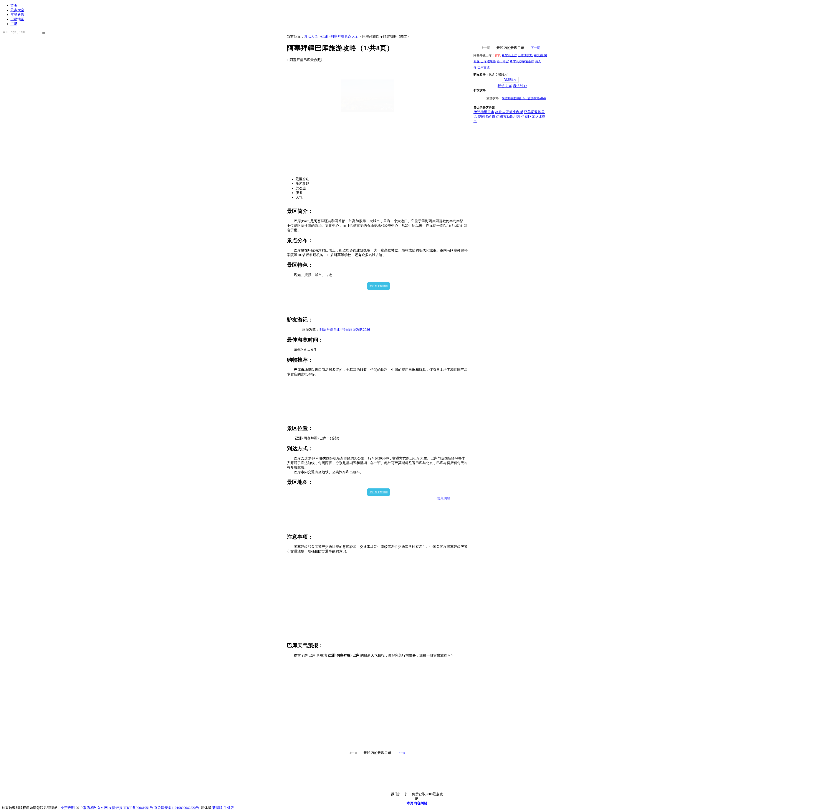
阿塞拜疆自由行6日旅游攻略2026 (344, 329)
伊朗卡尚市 (486, 116)
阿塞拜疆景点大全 (344, 36)
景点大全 (17, 10)
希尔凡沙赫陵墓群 (522, 61)
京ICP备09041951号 (138, 808)
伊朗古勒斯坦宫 (508, 116)
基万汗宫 (503, 61)
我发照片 (510, 79)
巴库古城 (483, 67)
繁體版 (217, 808)
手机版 (228, 808)
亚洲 (324, 36)
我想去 (504, 86)
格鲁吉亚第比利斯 (509, 112)
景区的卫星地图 (378, 286)
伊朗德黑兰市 (483, 112)
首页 (13, 5)
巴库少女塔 (525, 55)
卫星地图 (17, 19)
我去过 (520, 86)
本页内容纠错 (417, 803)
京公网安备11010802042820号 (176, 808)
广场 (13, 24)
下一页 (402, 752)
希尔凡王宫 (509, 55)
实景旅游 (17, 15)
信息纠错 (443, 498)
